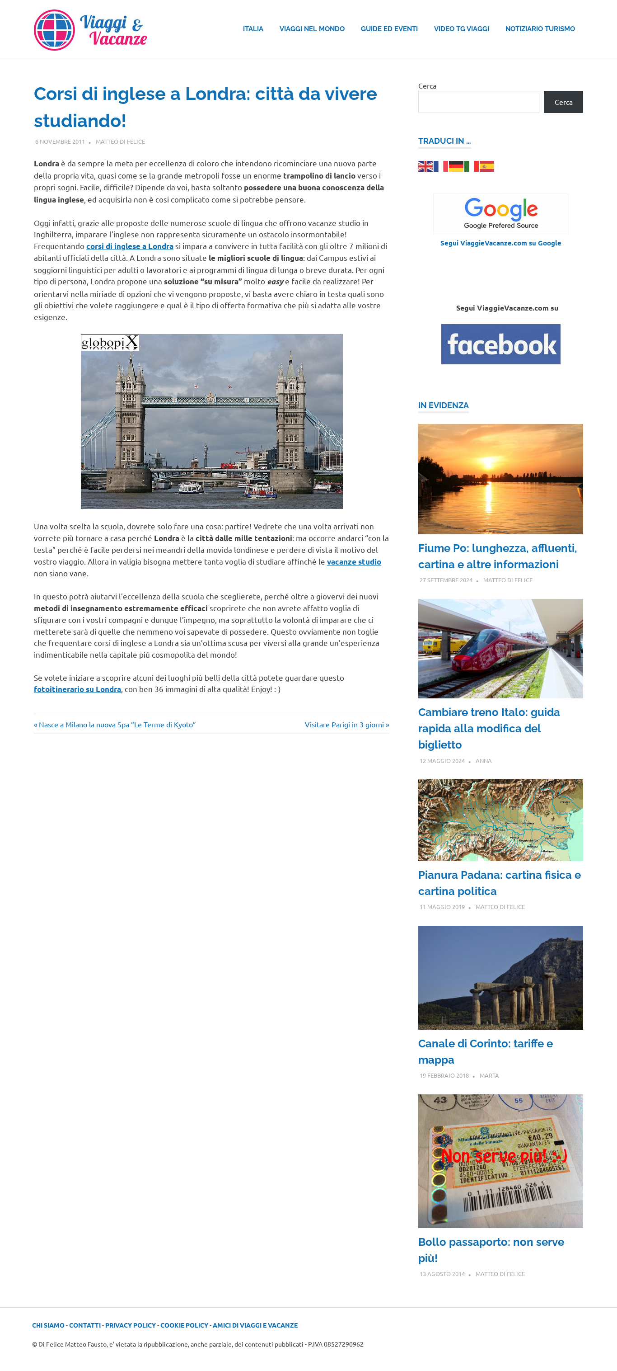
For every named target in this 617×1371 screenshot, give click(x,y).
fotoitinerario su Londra (77, 689)
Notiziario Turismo (540, 29)
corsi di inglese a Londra (129, 246)
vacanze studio (354, 561)
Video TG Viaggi (461, 29)
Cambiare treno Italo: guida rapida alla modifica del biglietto (489, 728)
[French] (441, 165)
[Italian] (472, 165)
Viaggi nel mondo (312, 29)
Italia (253, 29)
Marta (489, 1075)
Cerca (427, 85)
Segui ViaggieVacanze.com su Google (500, 242)
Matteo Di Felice (120, 141)
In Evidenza (443, 405)
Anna (484, 760)
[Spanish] (487, 165)
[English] (426, 165)
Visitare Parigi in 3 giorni (344, 724)
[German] (456, 165)
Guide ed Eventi (389, 29)
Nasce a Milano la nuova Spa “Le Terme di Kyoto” (117, 724)
